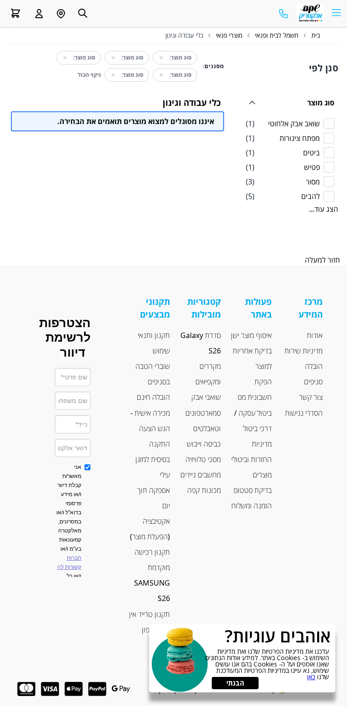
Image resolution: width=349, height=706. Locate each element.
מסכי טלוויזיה (203, 459)
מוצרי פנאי (229, 35)
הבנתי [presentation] (235, 682)
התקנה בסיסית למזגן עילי (152, 459)
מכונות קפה (204, 490)
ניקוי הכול (89, 75)
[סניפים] (60, 13)
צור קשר (311, 397)
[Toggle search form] (82, 13)
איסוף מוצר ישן (251, 335)
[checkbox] (290, 123)
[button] (39, 13)
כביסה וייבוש (204, 444)
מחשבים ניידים (200, 475)
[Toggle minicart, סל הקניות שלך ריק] (15, 13)
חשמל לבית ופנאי (277, 35)
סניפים (313, 382)
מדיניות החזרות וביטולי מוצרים (251, 459)
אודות (315, 335)
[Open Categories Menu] (336, 12)
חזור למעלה (322, 260)
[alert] (242, 658)
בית (315, 35)
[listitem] (290, 123)
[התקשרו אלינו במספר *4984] (283, 13)
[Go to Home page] (310, 13)
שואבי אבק (206, 397)
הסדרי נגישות (304, 413)
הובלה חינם (153, 397)
